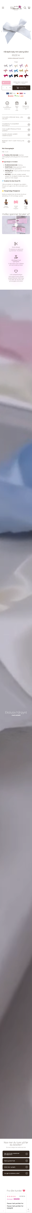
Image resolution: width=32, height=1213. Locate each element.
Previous (2, 31)
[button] (3, 8)
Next (30, 31)
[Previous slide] (3, 1211)
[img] (11, 1196)
